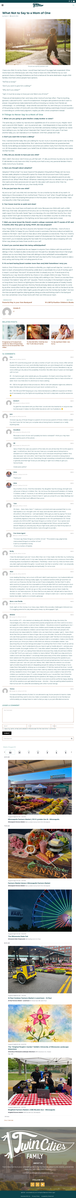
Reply (72, 357)
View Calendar (8, 1120)
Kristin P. (6, 16)
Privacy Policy (36, 1196)
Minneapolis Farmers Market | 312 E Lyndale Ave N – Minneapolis (33, 819)
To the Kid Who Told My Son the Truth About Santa (37, 343)
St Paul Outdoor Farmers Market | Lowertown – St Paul (30, 998)
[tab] (10, 752)
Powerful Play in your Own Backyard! (17, 302)
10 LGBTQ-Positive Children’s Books (59, 302)
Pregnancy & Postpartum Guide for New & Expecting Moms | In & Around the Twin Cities (13, 344)
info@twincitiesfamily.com (42, 1173)
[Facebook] (32, 1184)
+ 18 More (6, 1116)
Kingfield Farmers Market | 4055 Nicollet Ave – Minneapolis (31, 1110)
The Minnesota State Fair (18, 936)
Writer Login (51, 1192)
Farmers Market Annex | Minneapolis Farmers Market (29, 883)
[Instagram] (37, 1184)
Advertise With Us (25, 1196)
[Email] (43, 1184)
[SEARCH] (72, 738)
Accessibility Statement (47, 1196)
